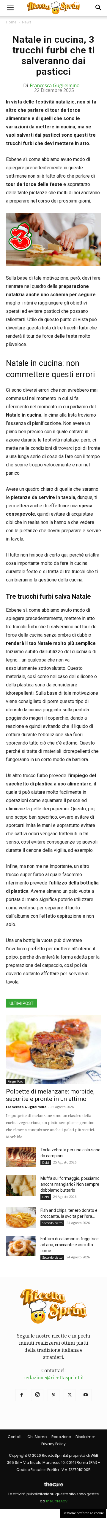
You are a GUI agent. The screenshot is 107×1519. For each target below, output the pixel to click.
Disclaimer (85, 1436)
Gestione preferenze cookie (83, 1513)
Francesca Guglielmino (55, 85)
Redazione (61, 1436)
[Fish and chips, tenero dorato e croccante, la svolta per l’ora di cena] (21, 1217)
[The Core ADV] (53, 1486)
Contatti (15, 1436)
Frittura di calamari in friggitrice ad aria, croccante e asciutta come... (69, 1244)
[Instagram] (37, 1395)
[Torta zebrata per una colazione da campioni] (21, 1157)
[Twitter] (69, 1395)
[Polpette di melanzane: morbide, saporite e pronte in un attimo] (53, 1049)
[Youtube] (86, 1395)
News (26, 22)
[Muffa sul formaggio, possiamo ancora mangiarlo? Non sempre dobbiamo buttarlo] (21, 1185)
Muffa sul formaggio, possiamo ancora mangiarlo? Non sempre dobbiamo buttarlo (70, 1184)
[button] (10, 8)
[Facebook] (21, 1395)
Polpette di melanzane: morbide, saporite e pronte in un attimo (50, 1095)
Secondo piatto (52, 1223)
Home (11, 22)
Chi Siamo (37, 1436)
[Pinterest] (53, 1395)
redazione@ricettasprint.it (53, 1378)
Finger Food (15, 1081)
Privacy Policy (53, 1443)
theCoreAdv (56, 1501)
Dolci (45, 1163)
